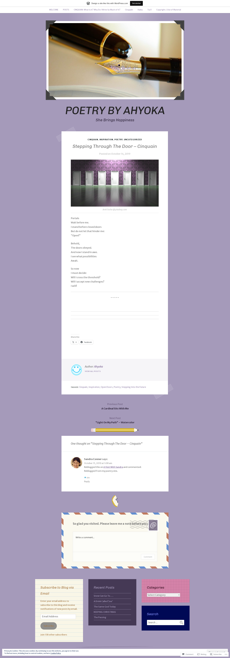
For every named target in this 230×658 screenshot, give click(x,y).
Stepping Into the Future (134, 387)
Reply (87, 481)
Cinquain (129, 10)
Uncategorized (133, 139)
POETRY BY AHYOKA (115, 110)
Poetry (118, 139)
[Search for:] (165, 622)
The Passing (100, 617)
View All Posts (93, 371)
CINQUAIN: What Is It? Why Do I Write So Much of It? (97, 10)
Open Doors (107, 387)
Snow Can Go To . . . (103, 595)
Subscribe (49, 626)
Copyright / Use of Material (168, 10)
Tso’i (149, 10)
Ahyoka (98, 366)
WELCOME (53, 10)
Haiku (140, 10)
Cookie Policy (55, 653)
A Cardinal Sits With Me (115, 406)
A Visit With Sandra (113, 467)
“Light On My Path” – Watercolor (115, 420)
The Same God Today (105, 606)
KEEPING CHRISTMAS (105, 612)
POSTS (66, 10)
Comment (148, 557)
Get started (136, 3)
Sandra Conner (93, 459)
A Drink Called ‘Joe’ (103, 601)
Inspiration (106, 139)
